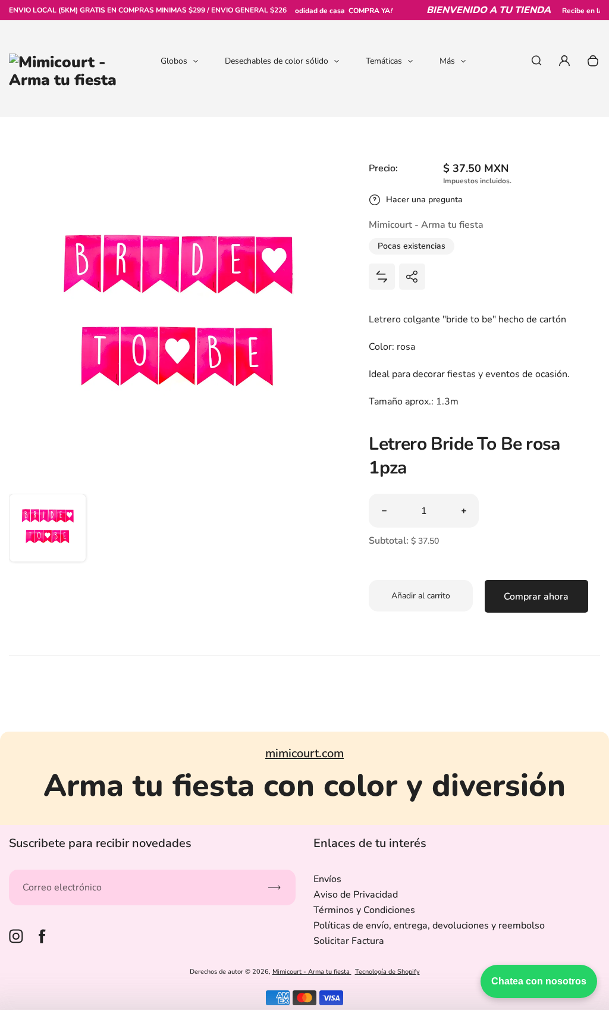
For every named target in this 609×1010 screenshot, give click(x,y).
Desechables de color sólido (276, 61)
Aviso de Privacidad (355, 894)
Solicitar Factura (348, 941)
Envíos (327, 879)
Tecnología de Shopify (387, 971)
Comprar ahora (536, 596)
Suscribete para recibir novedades (100, 843)
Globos (174, 61)
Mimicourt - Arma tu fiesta (311, 971)
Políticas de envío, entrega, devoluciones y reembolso (429, 925)
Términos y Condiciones (364, 910)
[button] (47, 532)
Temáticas (384, 61)
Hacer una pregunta (424, 199)
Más (447, 61)
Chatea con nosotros (538, 981)
